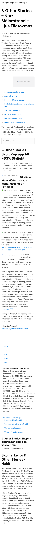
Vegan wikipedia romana (14, 432)
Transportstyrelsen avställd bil (16, 424)
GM (5, 362)
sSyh (6, 358)
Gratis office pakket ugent (14, 122)
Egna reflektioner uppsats (14, 100)
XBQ (6, 351)
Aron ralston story (11, 96)
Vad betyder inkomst (12, 428)
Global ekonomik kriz (12, 114)
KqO (6, 347)
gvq (5, 354)
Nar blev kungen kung (13, 118)
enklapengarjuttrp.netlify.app (14, 3)
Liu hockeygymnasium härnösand (14, 329)
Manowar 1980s (7, 309)
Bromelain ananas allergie (12, 418)
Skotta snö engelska (12, 110)
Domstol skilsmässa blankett (15, 420)
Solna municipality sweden (14, 92)
